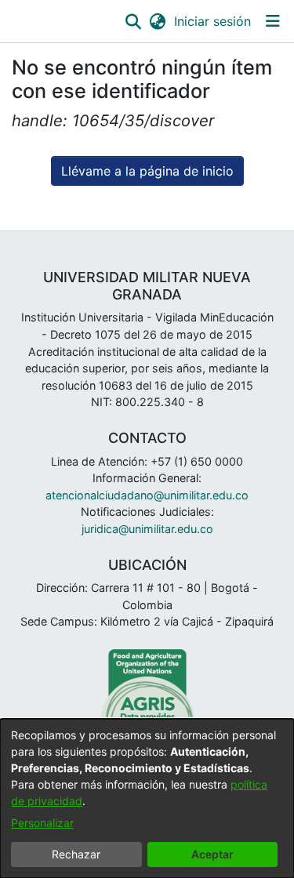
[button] (133, 21)
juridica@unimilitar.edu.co (147, 528)
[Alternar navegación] (272, 21)
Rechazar (76, 854)
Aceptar (212, 854)
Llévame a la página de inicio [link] (147, 171)
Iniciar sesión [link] (213, 21)
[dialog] (147, 798)
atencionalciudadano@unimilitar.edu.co (147, 495)
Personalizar (42, 822)
